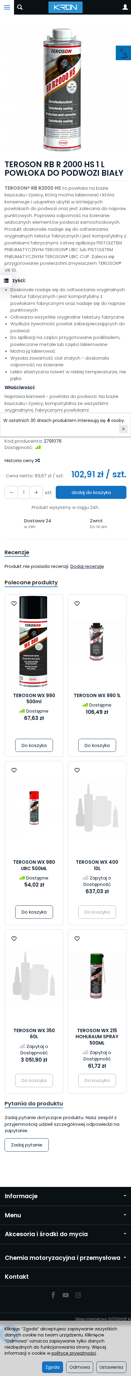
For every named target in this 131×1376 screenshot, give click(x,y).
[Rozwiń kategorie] (7, 7)
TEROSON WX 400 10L (97, 865)
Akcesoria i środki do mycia (46, 1234)
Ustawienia (111, 1367)
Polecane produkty (31, 582)
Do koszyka (34, 745)
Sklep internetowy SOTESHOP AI (103, 1319)
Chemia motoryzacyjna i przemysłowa (62, 1258)
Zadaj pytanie (26, 1145)
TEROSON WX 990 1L (97, 695)
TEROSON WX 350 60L (34, 1033)
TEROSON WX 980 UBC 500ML (34, 865)
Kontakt (17, 1277)
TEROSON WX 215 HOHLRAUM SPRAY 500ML (97, 1036)
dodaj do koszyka (91, 492)
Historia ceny (20, 460)
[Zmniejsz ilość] (36, 492)
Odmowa (79, 1367)
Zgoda (52, 1367)
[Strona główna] (65, 7)
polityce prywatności (73, 1353)
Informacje (21, 1196)
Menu (13, 1215)
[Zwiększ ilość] (11, 492)
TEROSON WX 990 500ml (34, 698)
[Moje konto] (125, 7)
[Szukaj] (20, 7)
